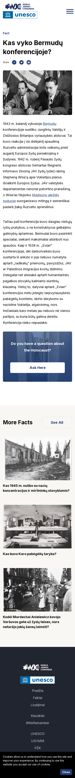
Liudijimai (38, 705)
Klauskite (37, 716)
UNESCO (38, 734)
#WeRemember (37, 723)
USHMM (37, 741)
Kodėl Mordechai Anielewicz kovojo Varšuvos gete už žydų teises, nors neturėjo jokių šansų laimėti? (31, 622)
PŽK (37, 748)
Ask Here (37, 367)
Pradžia (37, 691)
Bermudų (49, 124)
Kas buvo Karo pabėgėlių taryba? (29, 554)
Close (66, 772)
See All (57, 422)
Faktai (37, 698)
